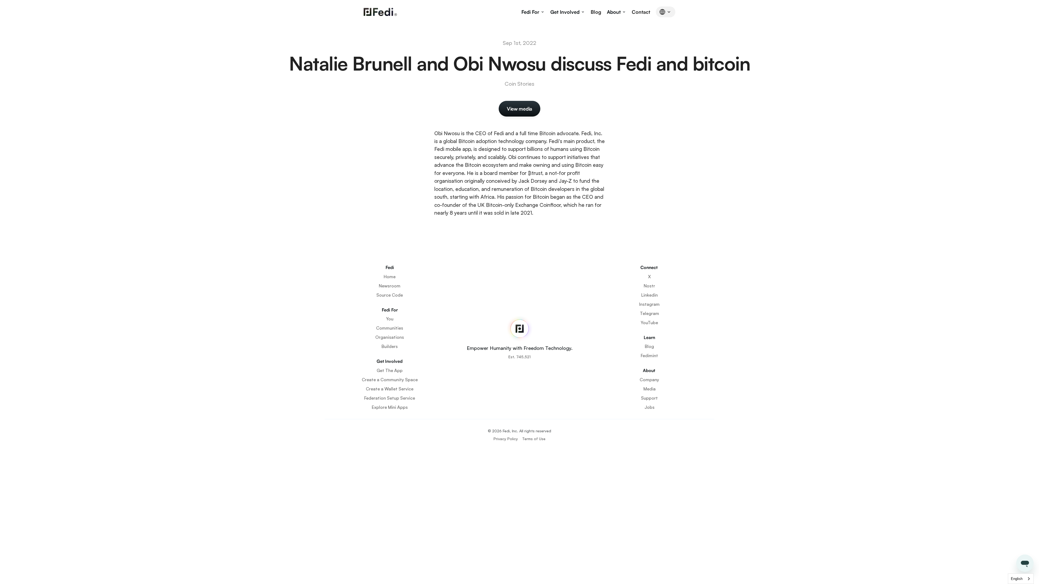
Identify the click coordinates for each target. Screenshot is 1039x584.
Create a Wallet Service (389, 388)
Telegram (649, 313)
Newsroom (389, 285)
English (1016, 579)
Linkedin (649, 295)
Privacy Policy (506, 438)
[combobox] (1021, 578)
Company (649, 379)
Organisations (389, 337)
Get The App (390, 370)
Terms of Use (533, 438)
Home (390, 276)
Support (649, 398)
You (389, 318)
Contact (641, 12)
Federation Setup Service (389, 398)
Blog (596, 12)
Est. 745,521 (519, 356)
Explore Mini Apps (390, 407)
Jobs (650, 407)
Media (649, 388)
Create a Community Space (390, 379)
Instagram (649, 304)
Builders (390, 346)
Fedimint (649, 355)
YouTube (649, 322)
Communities (389, 328)
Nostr (649, 285)
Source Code (389, 295)
